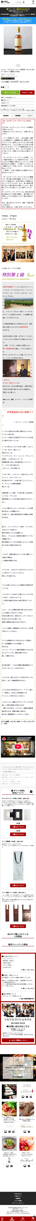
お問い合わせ (18, 1194)
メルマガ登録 (18, 1200)
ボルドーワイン (18, 777)
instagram (18, 1076)
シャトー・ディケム (24, 769)
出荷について (6, 100)
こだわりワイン (6, 781)
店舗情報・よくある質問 (9, 105)
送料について (5, 103)
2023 (19, 781)
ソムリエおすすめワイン (15, 784)
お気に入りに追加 (28, 92)
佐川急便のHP (14, 15)
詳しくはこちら (28, 970)
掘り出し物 (5, 775)
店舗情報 (18, 1198)
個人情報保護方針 (27, 998)
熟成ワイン (14, 781)
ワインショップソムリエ (8, 767)
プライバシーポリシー (18, 1203)
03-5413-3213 (18, 1022)
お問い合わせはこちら (19, 1026)
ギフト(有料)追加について (9, 97)
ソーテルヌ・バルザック (12, 769)
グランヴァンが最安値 (14, 775)
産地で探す (18, 767)
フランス (25, 767)
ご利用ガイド (18, 1196)
